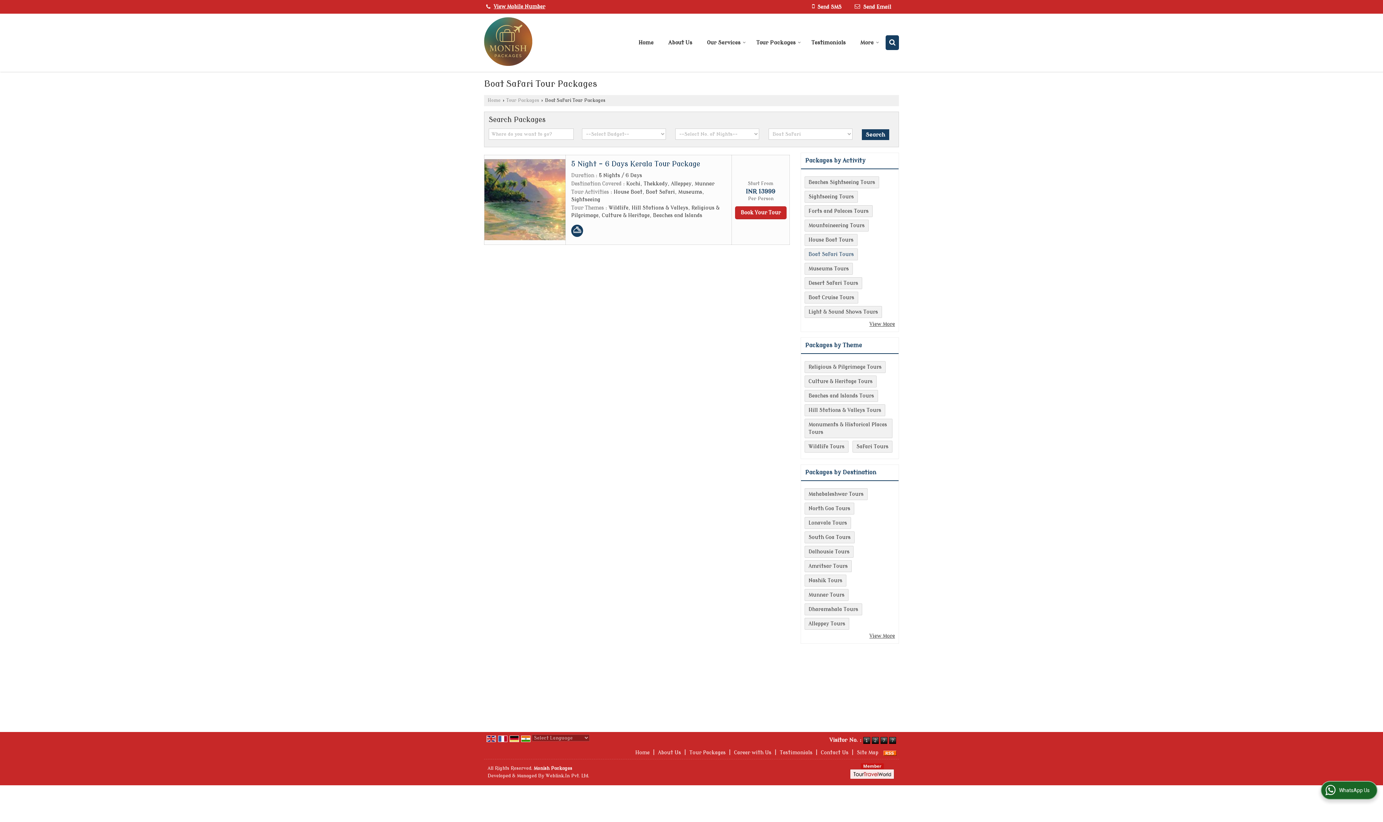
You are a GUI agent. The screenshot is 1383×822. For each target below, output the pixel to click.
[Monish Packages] (508, 42)
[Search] (892, 42)
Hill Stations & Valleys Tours (845, 410)
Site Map (867, 752)
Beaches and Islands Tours (841, 396)
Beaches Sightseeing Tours (842, 182)
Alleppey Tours (827, 623)
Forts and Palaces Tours (839, 211)
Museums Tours (829, 268)
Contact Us (835, 752)
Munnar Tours (827, 595)
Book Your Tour (761, 212)
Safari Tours (872, 446)
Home (646, 43)
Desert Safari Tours (833, 283)
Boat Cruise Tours (831, 297)
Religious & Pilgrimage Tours (845, 367)
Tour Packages (776, 43)
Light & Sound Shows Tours (843, 312)
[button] (519, 6)
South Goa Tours (830, 537)
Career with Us (752, 752)
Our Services (723, 43)
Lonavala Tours (828, 523)
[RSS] (889, 752)
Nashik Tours (825, 580)
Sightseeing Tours (831, 196)
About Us (680, 43)
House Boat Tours (831, 240)
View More (882, 324)
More (867, 43)
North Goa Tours (829, 508)
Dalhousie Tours (829, 551)
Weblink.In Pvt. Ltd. (567, 775)
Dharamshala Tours (833, 609)
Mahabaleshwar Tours (836, 494)
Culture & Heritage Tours (841, 381)
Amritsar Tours (828, 566)
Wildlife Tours (827, 446)
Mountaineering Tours (837, 225)
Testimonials (828, 43)
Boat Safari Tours (831, 254)
